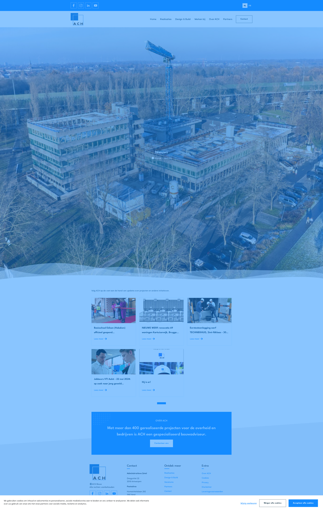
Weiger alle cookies (273, 503)
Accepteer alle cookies (303, 503)
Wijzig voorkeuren (248, 503)
